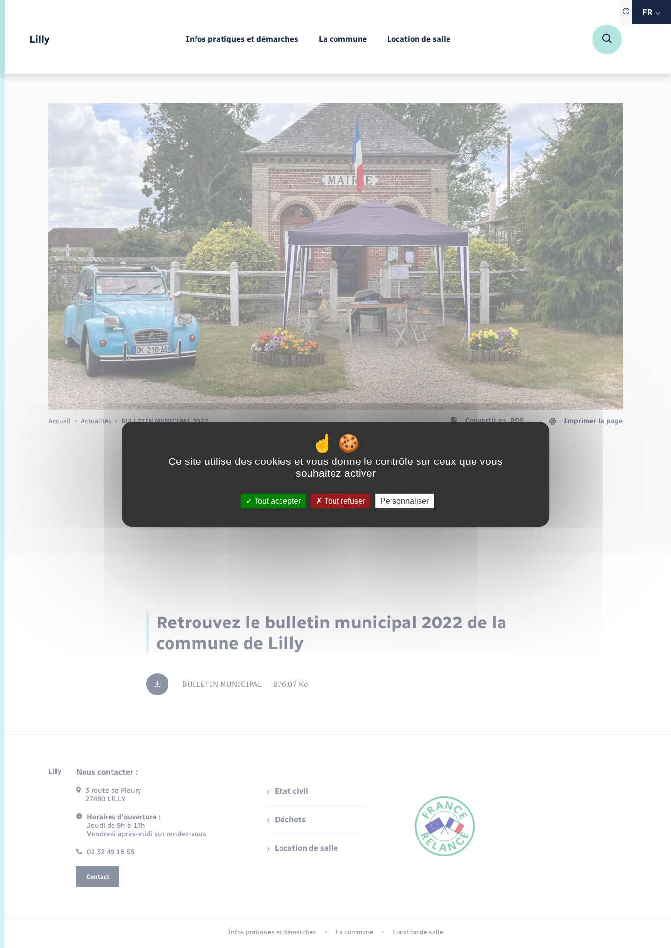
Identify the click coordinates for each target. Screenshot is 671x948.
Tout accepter (276, 500)
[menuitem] (242, 39)
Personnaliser (404, 500)
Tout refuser (343, 500)
